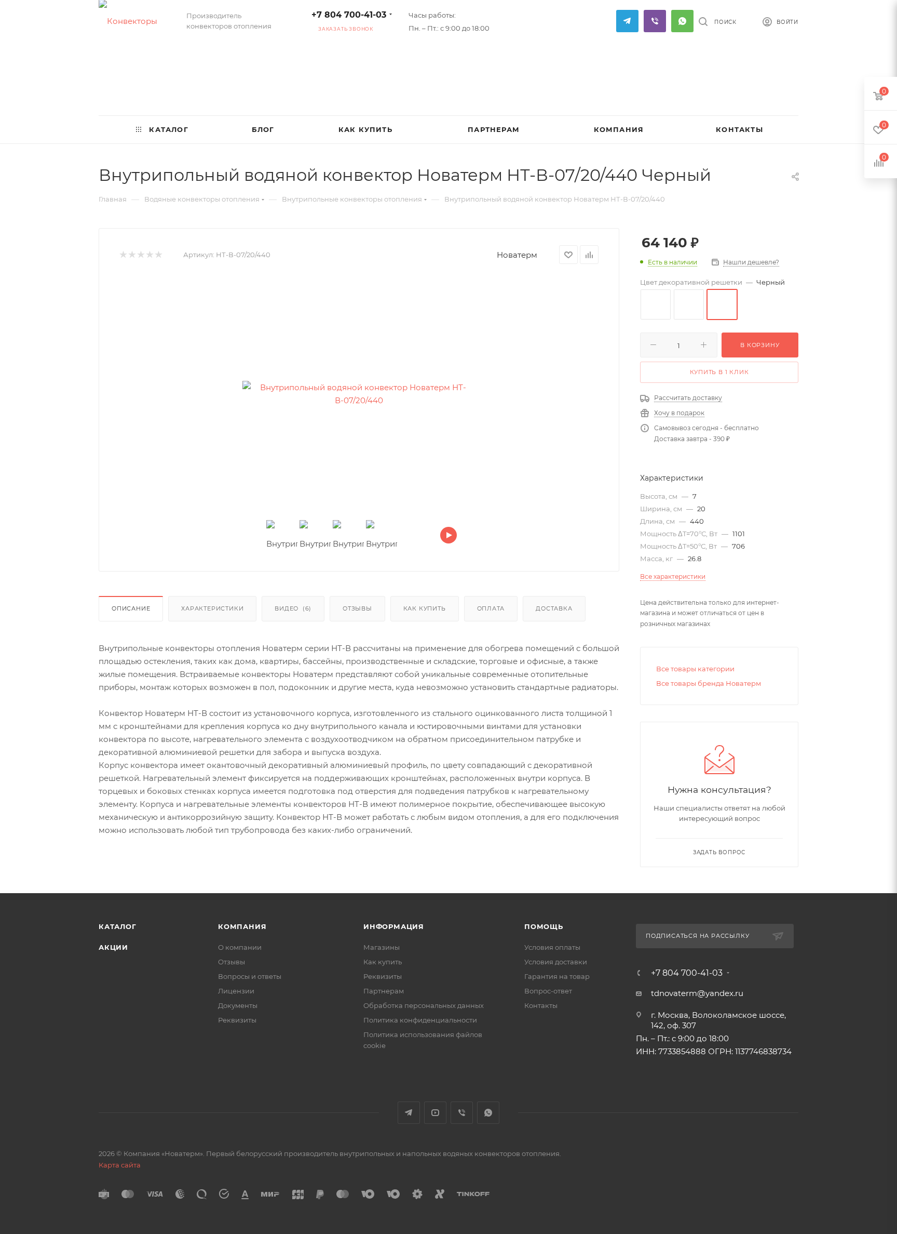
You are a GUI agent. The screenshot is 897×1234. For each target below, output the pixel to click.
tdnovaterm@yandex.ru (697, 993)
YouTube (435, 1113)
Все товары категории (695, 669)
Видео (293, 608)
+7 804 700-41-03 (348, 15)
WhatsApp (682, 21)
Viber (655, 21)
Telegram (627, 21)
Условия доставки (555, 962)
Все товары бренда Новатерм (708, 683)
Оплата (491, 608)
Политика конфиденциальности (420, 1020)
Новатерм (517, 255)
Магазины (381, 947)
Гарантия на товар (557, 976)
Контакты (541, 1005)
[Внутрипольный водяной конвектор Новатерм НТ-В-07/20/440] (359, 394)
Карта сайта (120, 1165)
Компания (242, 926)
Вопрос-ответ (548, 991)
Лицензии (236, 991)
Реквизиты (237, 1020)
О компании (240, 947)
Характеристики (212, 608)
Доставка (554, 608)
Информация (393, 926)
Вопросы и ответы (249, 976)
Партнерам (383, 991)
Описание (131, 608)
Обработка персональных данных (423, 1005)
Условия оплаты (552, 947)
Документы (237, 1005)
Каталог (118, 926)
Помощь (543, 926)
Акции (113, 947)
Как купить (424, 608)
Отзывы (357, 608)
